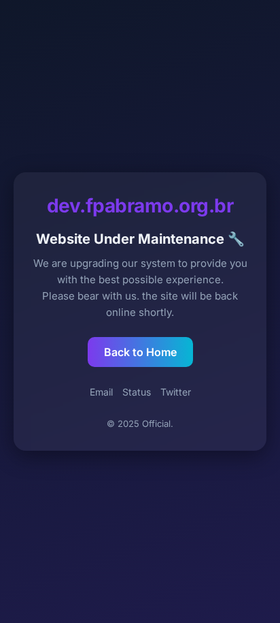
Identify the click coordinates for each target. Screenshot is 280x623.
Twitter (175, 392)
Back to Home (140, 352)
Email (101, 392)
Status (136, 392)
